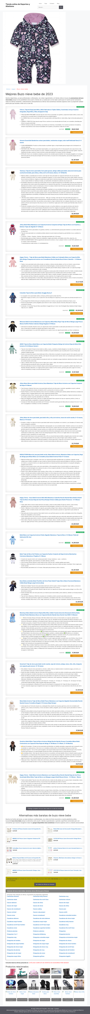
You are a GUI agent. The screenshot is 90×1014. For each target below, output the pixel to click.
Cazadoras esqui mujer (40, 921)
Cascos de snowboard (13, 909)
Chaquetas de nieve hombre (67, 943)
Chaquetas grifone (38, 956)
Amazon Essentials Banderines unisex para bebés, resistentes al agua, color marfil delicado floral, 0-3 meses (50, 141)
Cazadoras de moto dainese (41, 918)
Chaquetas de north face (66, 947)
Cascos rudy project (39, 912)
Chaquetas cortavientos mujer (68, 937)
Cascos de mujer (12, 905)
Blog (58, 3)
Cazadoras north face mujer (41, 924)
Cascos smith (63, 912)
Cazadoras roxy (63, 924)
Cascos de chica (38, 902)
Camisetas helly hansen (40, 896)
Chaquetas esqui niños (14, 956)
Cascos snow (11, 915)
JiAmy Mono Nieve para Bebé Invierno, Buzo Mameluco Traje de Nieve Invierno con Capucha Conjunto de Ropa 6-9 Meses (51, 384)
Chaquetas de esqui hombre (15, 943)
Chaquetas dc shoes (65, 940)
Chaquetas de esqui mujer (41, 943)
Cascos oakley (37, 909)
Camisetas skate (12, 899)
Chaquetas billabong (39, 934)
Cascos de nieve (38, 905)
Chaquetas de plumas (13, 950)
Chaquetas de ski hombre (67, 950)
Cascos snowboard (39, 915)
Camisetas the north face (40, 899)
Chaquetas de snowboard (67, 953)
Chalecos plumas (12, 931)
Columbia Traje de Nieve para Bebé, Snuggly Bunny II (36, 293)
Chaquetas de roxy (38, 950)
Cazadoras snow (12, 928)
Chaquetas (62, 931)
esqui (13, 89)
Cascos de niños (64, 905)
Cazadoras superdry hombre (41, 928)
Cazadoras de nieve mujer (67, 918)
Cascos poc (62, 909)
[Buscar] (61, 7)
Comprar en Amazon (77, 132)
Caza (45, 3)
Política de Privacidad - (42, 1008)
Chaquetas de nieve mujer (15, 947)
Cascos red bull (11, 912)
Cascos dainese (12, 902)
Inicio (40, 3)
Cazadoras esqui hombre (14, 921)
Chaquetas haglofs (65, 956)
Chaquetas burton (64, 934)
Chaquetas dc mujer (39, 940)
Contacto (52, 3)
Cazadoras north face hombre (16, 924)
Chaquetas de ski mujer (14, 953)
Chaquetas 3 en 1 (12, 934)
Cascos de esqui (64, 902)
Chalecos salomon (38, 931)
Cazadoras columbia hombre (67, 915)
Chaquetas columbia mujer (41, 937)
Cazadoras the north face (66, 928)
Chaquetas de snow (39, 953)
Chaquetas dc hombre (13, 940)
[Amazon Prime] (81, 129)
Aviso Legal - (51, 1008)
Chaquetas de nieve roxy (40, 947)
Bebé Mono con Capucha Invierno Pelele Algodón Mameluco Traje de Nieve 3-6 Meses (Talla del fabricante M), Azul (49, 536)
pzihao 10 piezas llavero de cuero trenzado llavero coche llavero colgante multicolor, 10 (68, 848)
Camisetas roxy (63, 896)
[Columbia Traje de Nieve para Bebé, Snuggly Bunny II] (12, 297)
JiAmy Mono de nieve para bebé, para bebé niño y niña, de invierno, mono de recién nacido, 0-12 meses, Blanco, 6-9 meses (51, 418)
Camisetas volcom (64, 899)
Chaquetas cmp (11, 937)
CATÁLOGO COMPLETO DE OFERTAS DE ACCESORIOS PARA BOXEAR (49, 962)
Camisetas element (13, 896)
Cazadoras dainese (13, 918)
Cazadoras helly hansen (66, 921)
